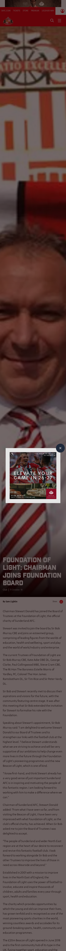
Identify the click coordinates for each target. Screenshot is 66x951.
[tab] (60, 448)
